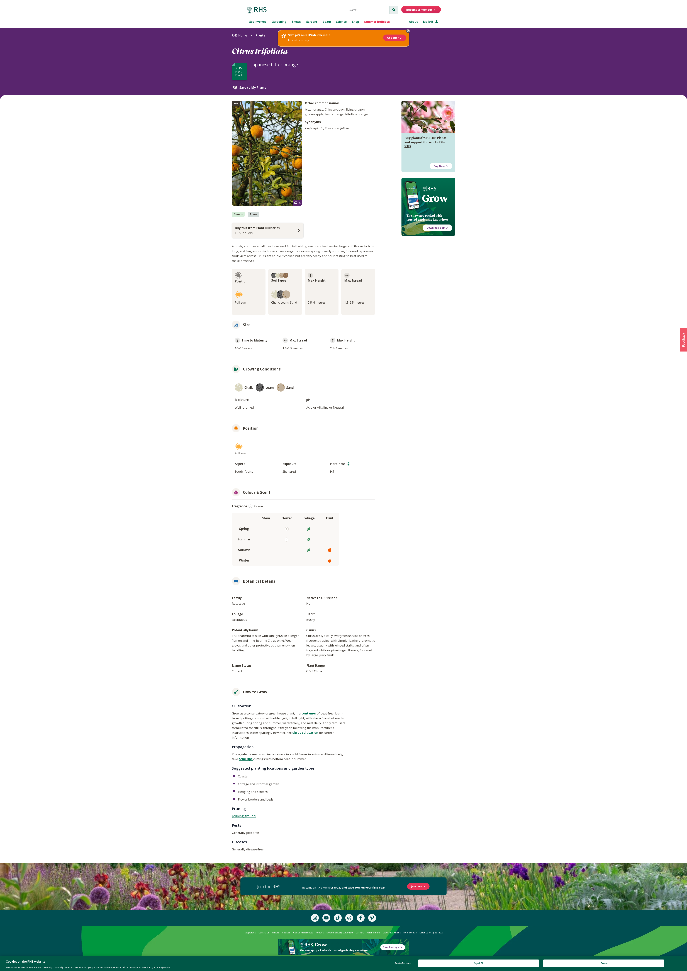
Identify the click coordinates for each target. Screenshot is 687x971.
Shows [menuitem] (296, 22)
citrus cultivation (305, 733)
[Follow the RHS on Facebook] (361, 918)
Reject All (478, 963)
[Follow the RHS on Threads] (349, 918)
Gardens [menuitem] (312, 22)
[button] (683, 340)
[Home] (256, 10)
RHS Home (239, 35)
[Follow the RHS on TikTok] (338, 918)
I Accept (604, 963)
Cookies (286, 932)
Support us (250, 932)
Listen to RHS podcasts (431, 932)
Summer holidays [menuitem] (377, 22)
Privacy (275, 932)
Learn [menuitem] (327, 22)
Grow (435, 198)
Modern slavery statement (340, 932)
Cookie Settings (403, 963)
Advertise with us (392, 932)
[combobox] (368, 10)
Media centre (410, 932)
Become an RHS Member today (343, 887)
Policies (320, 932)
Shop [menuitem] (355, 22)
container (308, 713)
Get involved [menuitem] (258, 22)
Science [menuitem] (341, 22)
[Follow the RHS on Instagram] (315, 918)
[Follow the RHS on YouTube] (326, 918)
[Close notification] (408, 31)
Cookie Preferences (303, 932)
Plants (260, 35)
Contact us (264, 932)
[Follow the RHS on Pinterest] (372, 918)
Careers (360, 932)
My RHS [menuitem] (428, 22)
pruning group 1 (244, 816)
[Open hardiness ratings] (348, 463)
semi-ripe (246, 759)
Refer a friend (374, 932)
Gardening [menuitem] (279, 22)
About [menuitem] (413, 22)
